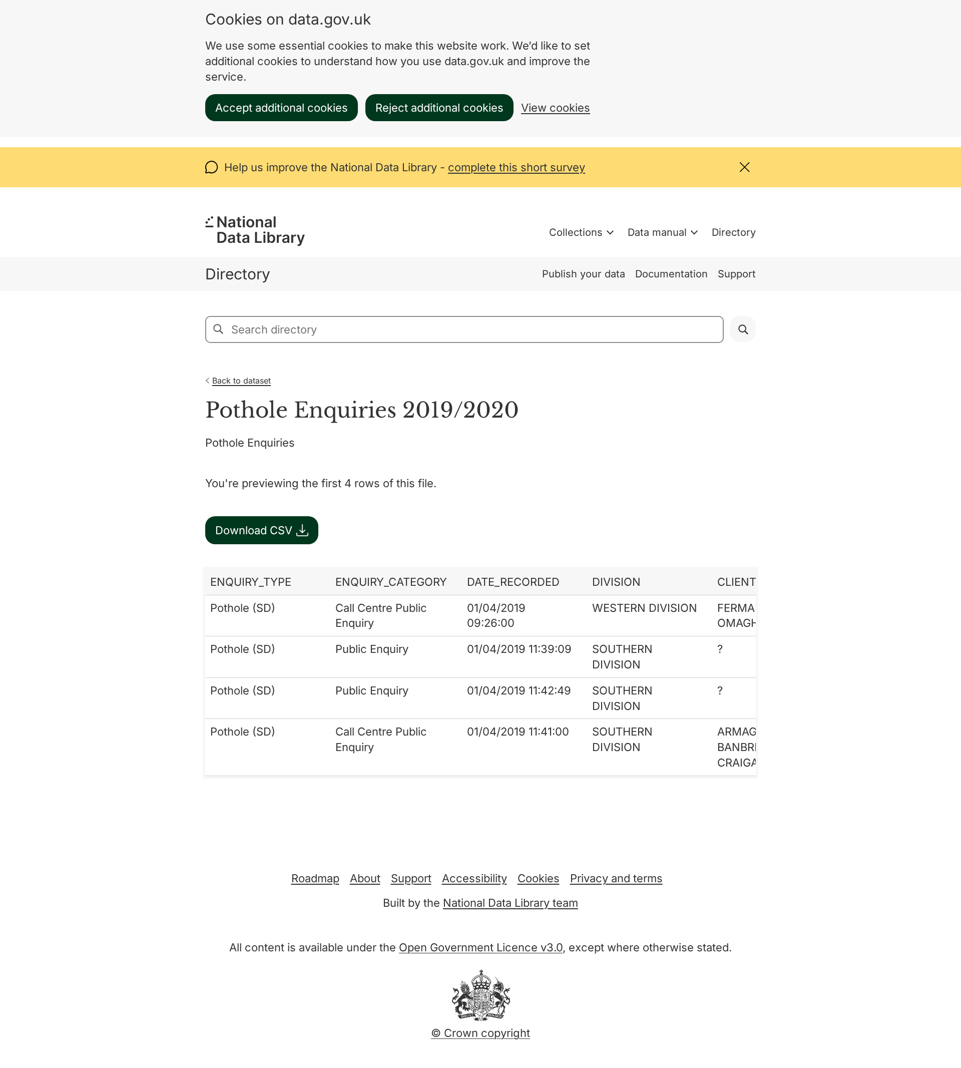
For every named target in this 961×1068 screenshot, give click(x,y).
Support (737, 274)
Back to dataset (241, 381)
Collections (576, 232)
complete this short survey (516, 167)
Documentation (671, 274)
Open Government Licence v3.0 (481, 947)
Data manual (657, 232)
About (365, 878)
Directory (734, 232)
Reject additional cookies (439, 107)
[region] (480, 672)
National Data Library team (510, 902)
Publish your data (583, 274)
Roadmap (315, 878)
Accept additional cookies (281, 107)
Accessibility (474, 878)
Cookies (539, 878)
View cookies (555, 107)
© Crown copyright (480, 1032)
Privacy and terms (616, 878)
